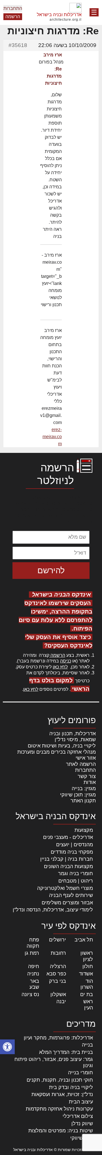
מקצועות (84, 830)
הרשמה (12, 16)
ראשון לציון (86, 956)
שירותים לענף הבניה (71, 895)
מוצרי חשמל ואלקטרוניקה (65, 888)
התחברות (12, 8)
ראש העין (88, 1005)
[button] (7, 1046)
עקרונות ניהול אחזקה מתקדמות (59, 1109)
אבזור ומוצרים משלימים (67, 902)
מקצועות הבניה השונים (68, 866)
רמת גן (32, 953)
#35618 (17, 45)
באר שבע (34, 984)
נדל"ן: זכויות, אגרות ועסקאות (62, 1094)
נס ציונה (30, 994)
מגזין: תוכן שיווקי (78, 795)
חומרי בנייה (80, 1072)
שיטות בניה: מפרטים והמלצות (60, 1130)
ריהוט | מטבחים (75, 881)
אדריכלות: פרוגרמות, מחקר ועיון (58, 1038)
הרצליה (58, 966)
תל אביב (84, 940)
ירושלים (57, 940)
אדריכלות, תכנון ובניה (72, 733)
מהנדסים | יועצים (74, 844)
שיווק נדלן (82, 1123)
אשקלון (58, 994)
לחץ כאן (60, 666)
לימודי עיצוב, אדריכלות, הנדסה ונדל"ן (53, 910)
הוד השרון (86, 984)
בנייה (87, 1045)
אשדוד (86, 974)
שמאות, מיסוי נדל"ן (75, 739)
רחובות (58, 953)
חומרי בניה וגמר (75, 873)
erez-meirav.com (52, 436)
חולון (87, 966)
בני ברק (57, 981)
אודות (90, 782)
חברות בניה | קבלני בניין (66, 859)
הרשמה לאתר (81, 764)
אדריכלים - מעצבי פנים (68, 837)
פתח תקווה (33, 943)
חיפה (33, 966)
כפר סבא (56, 974)
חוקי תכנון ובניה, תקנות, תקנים (60, 1080)
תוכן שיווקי (81, 1138)
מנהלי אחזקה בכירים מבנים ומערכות (56, 752)
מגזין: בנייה (84, 788)
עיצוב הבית (81, 1102)
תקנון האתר (83, 801)
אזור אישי (86, 758)
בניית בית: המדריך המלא (66, 1052)
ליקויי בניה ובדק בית (71, 1087)
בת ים (86, 994)
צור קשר (87, 776)
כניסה (65, 661)
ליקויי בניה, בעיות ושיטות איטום (62, 746)
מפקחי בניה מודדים (72, 852)
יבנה (61, 1001)
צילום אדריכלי (78, 1116)
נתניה (33, 974)
